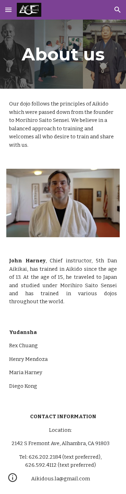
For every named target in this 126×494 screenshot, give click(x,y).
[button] (8, 9)
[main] (63, 54)
